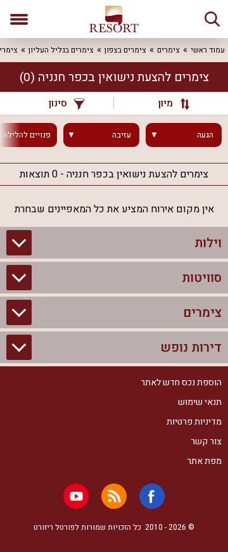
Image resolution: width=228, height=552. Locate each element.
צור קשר (206, 441)
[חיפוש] (212, 19)
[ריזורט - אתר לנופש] (114, 19)
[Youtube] (76, 496)
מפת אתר (204, 461)
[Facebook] (152, 496)
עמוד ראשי (208, 50)
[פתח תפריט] (19, 19)
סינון (58, 103)
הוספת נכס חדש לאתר (181, 382)
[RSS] (114, 496)
